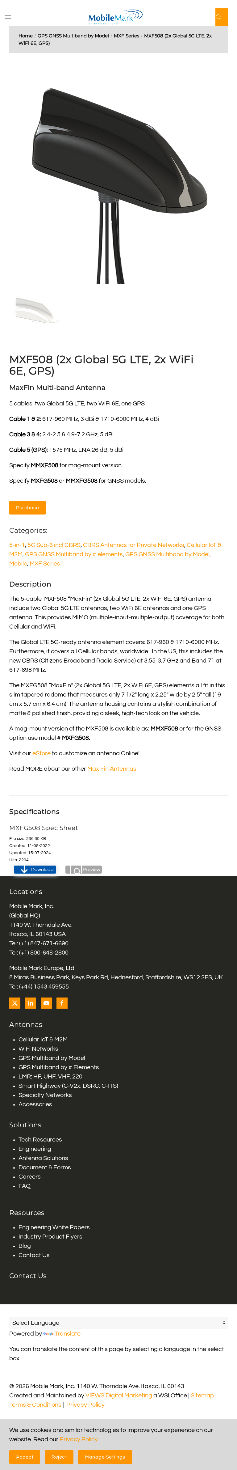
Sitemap (202, 1395)
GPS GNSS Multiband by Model (167, 554)
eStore (41, 753)
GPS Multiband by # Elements (59, 1067)
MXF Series (45, 564)
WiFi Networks (38, 1049)
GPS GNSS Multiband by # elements (74, 554)
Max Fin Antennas (111, 769)
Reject (59, 1457)
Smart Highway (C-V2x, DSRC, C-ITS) (68, 1086)
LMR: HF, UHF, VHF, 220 (50, 1077)
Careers (30, 1177)
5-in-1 (17, 545)
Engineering (35, 1149)
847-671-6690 (49, 943)
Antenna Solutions (43, 1158)
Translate (68, 1334)
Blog (25, 1246)
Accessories (35, 1104)
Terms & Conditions (35, 1405)
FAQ (25, 1186)
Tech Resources (40, 1140)
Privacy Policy (85, 1405)
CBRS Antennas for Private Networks (133, 545)
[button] (11, 17)
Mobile (18, 564)
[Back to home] (119, 17)
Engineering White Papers (54, 1227)
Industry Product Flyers (50, 1237)
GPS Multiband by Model (52, 1058)
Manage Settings (105, 1457)
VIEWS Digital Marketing (118, 1395)
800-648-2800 (49, 953)
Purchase (27, 507)
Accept (24, 1457)
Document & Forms (45, 1167)
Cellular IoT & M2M (43, 1039)
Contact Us (34, 1255)
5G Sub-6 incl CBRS (54, 545)
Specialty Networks (45, 1095)
